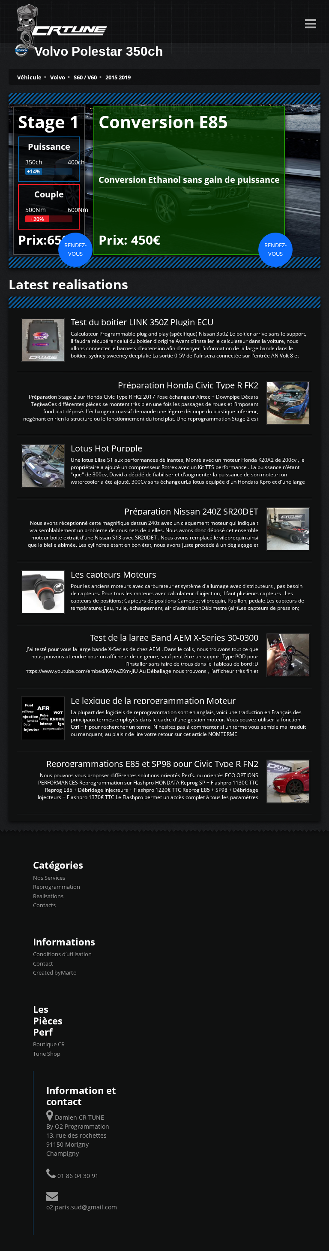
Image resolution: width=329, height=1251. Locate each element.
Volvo (57, 77)
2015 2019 (118, 77)
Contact (43, 963)
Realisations (48, 896)
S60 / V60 (85, 77)
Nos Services (49, 877)
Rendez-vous (75, 249)
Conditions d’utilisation (62, 954)
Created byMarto (55, 972)
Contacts (44, 905)
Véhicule (29, 77)
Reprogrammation (56, 887)
